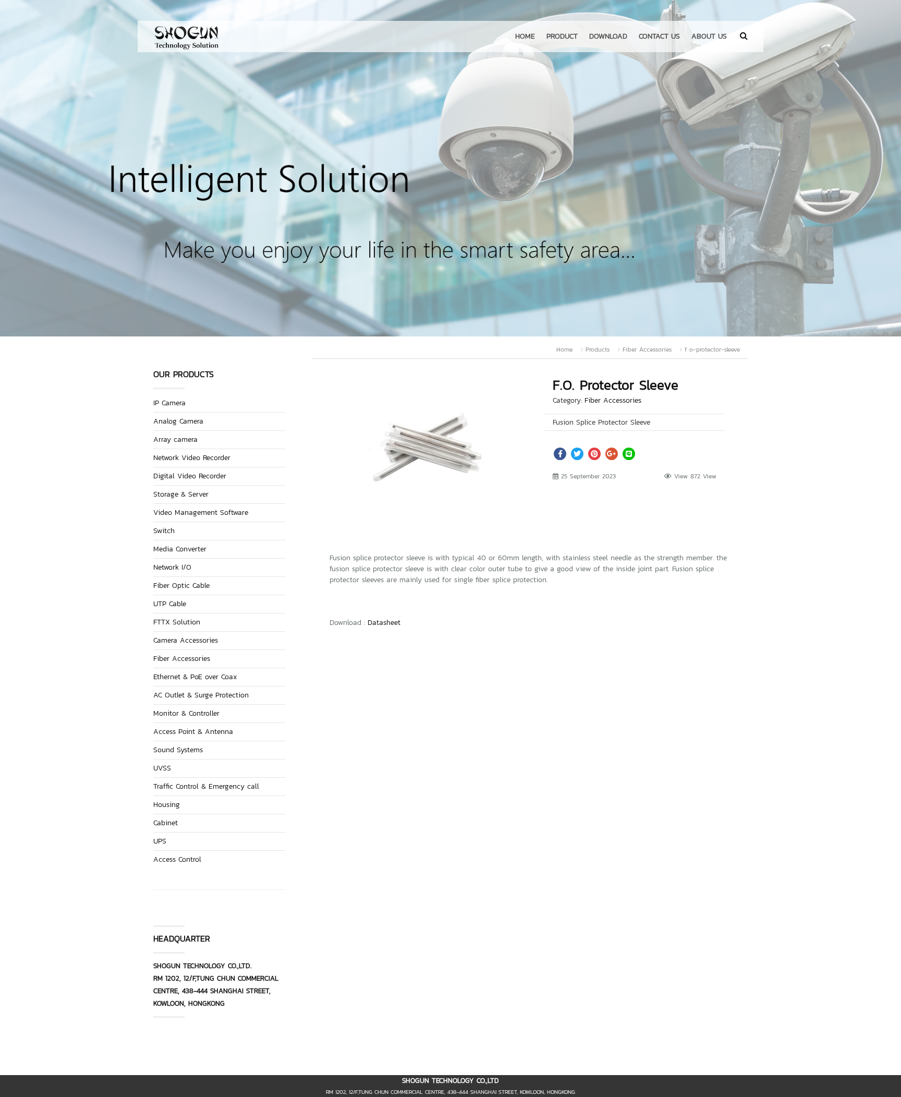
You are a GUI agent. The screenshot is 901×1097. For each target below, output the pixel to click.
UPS (159, 841)
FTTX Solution (176, 622)
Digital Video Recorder (189, 476)
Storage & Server (181, 494)
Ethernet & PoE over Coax (195, 676)
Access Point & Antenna (193, 731)
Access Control (177, 859)
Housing (166, 804)
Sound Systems (178, 749)
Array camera (175, 439)
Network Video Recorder (191, 457)
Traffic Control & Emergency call (206, 786)
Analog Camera (178, 421)
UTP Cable (169, 603)
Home (525, 36)
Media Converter (179, 549)
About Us (709, 36)
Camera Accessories (185, 640)
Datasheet (384, 622)
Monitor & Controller (186, 713)
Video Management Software (200, 512)
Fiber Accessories (647, 349)
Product (562, 36)
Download (608, 36)
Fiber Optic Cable (181, 585)
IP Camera (169, 402)
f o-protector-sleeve (712, 349)
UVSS (162, 768)
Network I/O (172, 567)
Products (598, 349)
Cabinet (165, 822)
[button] (506, 389)
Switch (164, 530)
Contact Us (659, 36)
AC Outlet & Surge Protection (201, 695)
